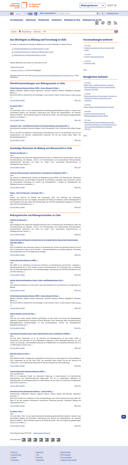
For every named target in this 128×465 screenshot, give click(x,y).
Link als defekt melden (17, 100)
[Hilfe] (102, 13)
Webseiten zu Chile (17, 67)
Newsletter (39, 452)
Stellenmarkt (31, 20)
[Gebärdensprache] (30, 14)
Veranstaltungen (16, 20)
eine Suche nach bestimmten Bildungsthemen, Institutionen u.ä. (52, 75)
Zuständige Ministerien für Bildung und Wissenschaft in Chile (33, 52)
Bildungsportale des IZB (92, 20)
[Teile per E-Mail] (52, 440)
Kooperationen (16, 455)
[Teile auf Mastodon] (24, 440)
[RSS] (115, 23)
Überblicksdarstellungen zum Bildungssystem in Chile (31, 49)
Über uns (14, 452)
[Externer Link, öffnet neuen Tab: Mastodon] (103, 23)
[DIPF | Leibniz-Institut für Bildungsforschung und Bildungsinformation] (112, 5)
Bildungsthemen (89, 5)
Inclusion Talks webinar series (94, 57)
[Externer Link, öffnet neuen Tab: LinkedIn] (109, 23)
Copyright (39, 457)
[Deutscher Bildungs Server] (25, 5)
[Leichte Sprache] (35, 14)
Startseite (13, 31)
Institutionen (57, 20)
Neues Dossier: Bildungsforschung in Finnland (99, 107)
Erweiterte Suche (112, 13)
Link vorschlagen (66, 457)
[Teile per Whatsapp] (41, 440)
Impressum (15, 460)
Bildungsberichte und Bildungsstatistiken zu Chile (30, 55)
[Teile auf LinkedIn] (47, 440)
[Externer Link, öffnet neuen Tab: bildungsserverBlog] (96, 23)
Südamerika (37, 31)
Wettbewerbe (43, 20)
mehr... (85, 70)
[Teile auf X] (35, 440)
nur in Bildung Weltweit (49, 13)
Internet (78, 95)
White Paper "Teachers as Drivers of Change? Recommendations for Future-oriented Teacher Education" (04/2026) (99, 87)
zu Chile (17, 70)
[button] (123, 417)
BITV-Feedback (66, 455)
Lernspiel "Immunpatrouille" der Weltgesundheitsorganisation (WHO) (96, 115)
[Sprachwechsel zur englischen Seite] (116, 31)
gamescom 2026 (89, 63)
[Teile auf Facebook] (29, 440)
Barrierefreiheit (66, 452)
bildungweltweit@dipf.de (42, 433)
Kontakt (14, 457)
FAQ (37, 455)
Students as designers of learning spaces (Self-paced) (99, 49)
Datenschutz (40, 460)
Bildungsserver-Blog (72, 20)
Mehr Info (77, 100)
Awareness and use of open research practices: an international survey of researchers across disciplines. (100, 98)
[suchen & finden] (97, 13)
